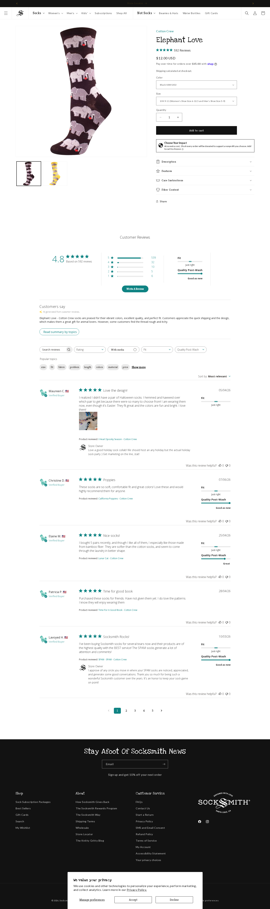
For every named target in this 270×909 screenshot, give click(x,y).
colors (99, 367)
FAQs (139, 801)
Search (20, 821)
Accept (133, 900)
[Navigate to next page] (161, 711)
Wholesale (82, 827)
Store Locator (84, 834)
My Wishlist (23, 827)
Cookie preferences (208, 900)
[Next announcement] (253, 3)
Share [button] (163, 201)
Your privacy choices (148, 860)
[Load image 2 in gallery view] (55, 173)
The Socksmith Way (88, 814)
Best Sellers (23, 808)
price (125, 367)
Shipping (161, 70)
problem (74, 367)
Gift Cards (22, 814)
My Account (143, 847)
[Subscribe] (164, 764)
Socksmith (65, 900)
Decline (174, 900)
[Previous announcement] (17, 3)
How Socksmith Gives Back (92, 801)
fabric (61, 367)
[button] (6, 13)
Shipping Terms (85, 821)
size (43, 367)
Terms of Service (146, 840)
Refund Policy (144, 834)
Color (159, 77)
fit (52, 367)
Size (158, 93)
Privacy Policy (144, 821)
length (87, 367)
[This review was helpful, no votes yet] (220, 465)
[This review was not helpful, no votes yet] (226, 465)
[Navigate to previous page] (108, 711)
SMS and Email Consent (150, 827)
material (113, 367)
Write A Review (135, 288)
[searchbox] (52, 350)
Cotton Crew (165, 31)
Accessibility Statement (151, 853)
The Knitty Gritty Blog (90, 840)
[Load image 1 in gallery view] (29, 173)
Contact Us (143, 808)
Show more (139, 367)
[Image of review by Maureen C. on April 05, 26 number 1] (88, 421)
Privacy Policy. (137, 889)
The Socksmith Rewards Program (96, 808)
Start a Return (145, 814)
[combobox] (90, 349)
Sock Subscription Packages (33, 801)
